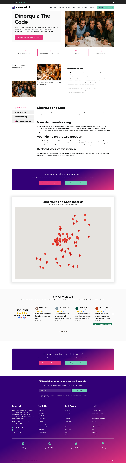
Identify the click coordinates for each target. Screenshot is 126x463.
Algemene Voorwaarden (98, 413)
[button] (60, 242)
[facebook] (108, 2)
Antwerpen (68, 429)
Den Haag (67, 418)
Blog (93, 429)
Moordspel (41, 413)
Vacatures (94, 432)
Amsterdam (68, 410)
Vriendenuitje (42, 432)
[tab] (23, 108)
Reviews (94, 421)
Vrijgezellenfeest (43, 418)
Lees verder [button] (38, 320)
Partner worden (96, 426)
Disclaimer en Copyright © (98, 418)
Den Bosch (68, 421)
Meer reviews (63, 331)
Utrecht (67, 415)
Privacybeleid (47, 396)
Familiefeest (41, 429)
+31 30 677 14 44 (21, 2)
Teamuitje (41, 421)
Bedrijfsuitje (41, 415)
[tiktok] (113, 2)
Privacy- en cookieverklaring (99, 415)
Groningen (68, 426)
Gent (66, 432)
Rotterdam (68, 413)
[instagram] (110, 2)
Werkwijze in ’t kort (97, 410)
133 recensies (27, 315)
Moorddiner (41, 410)
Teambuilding (42, 424)
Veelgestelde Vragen (97, 424)
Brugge (67, 435)
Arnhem (67, 424)
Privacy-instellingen (108, 460)
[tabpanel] (73, 132)
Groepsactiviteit (42, 426)
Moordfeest (41, 435)
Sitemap (94, 435)
